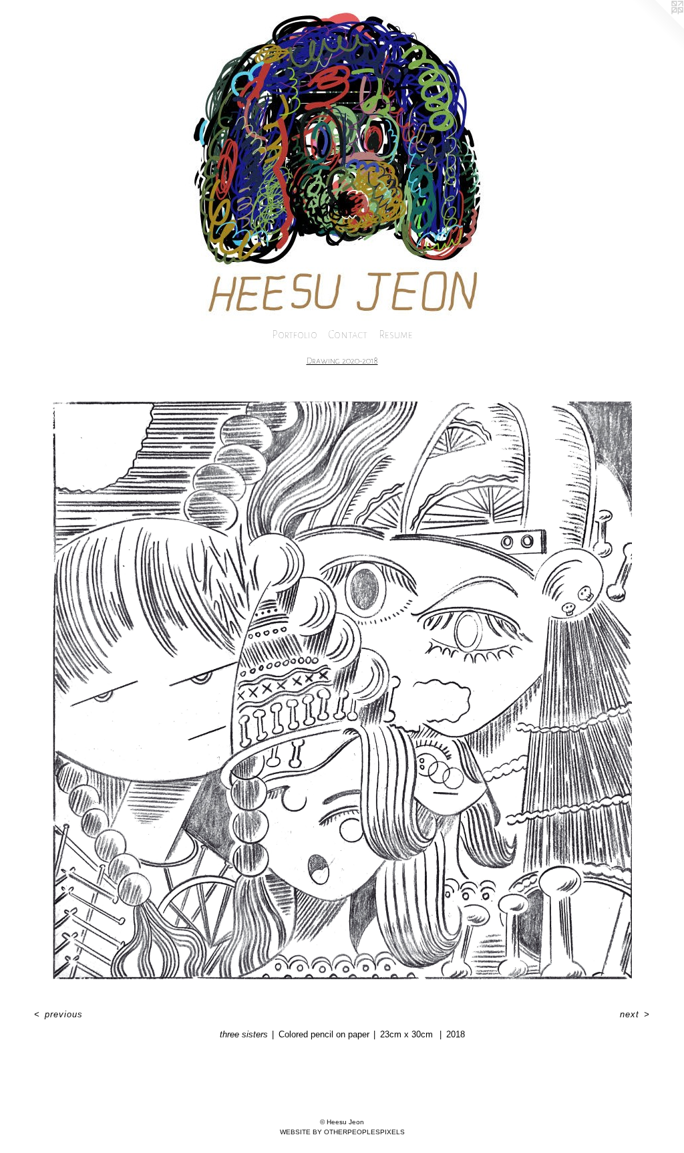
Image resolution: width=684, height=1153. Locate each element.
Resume (396, 334)
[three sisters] (342, 690)
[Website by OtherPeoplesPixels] (657, 26)
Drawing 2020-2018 (342, 361)
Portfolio (294, 334)
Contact (348, 334)
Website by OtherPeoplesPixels (342, 1132)
